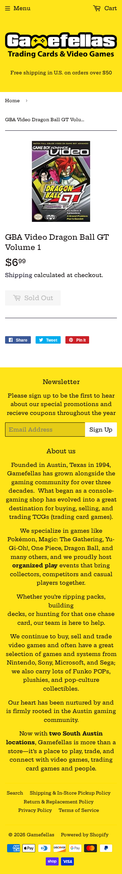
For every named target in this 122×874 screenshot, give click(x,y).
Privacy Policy (35, 810)
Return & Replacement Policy (59, 801)
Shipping (18, 275)
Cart (110, 8)
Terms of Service (79, 810)
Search (15, 793)
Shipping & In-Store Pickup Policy (70, 793)
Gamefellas (40, 834)
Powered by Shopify (84, 834)
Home (12, 100)
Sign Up (101, 429)
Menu (22, 8)
